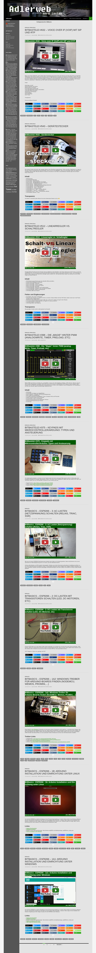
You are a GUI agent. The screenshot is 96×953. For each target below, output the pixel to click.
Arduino (23, 500)
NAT (35, 115)
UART (22, 760)
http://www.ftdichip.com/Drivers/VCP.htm (41, 740)
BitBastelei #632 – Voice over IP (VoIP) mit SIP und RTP (53, 31)
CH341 (42, 758)
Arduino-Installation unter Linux (33, 921)
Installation (62, 848)
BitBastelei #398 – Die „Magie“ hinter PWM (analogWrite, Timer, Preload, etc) (51, 336)
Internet (7, 180)
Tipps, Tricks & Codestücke (75, 18)
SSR (45, 585)
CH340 (38, 758)
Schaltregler (45, 324)
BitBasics (27, 27)
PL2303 (63, 758)
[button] (29, 104)
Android (14, 168)
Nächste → (60, 944)
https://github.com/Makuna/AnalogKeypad (43, 485)
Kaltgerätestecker (66, 213)
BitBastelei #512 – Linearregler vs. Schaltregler (47, 227)
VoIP (55, 115)
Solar (7, 42)
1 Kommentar (43, 340)
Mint (73, 848)
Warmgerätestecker (25, 215)
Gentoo (15, 175)
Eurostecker (37, 213)
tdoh (9, 186)
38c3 (7, 168)
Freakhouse (12, 175)
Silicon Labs (75, 758)
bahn (16, 169)
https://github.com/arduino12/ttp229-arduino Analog (41, 484)
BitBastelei (32, 27)
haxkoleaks (9, 178)
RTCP (39, 115)
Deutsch (39, 848)
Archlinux (7, 169)
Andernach (10, 168)
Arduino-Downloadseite (31, 828)
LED (13, 180)
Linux (68, 848)
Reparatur (8, 184)
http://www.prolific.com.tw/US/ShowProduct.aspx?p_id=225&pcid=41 (45, 739)
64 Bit (22, 758)
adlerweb (35, 35)
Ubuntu (83, 848)
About (65, 18)
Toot (15, 186)
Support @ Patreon (11, 23)
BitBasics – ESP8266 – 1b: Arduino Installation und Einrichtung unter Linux (52, 772)
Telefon (50, 115)
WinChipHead (31, 760)
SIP (46, 115)
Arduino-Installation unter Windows (34, 831)
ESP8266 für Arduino (31, 829)
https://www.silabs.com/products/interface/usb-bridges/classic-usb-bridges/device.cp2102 (50, 741)
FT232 (55, 758)
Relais (40, 585)
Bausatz (7, 171)
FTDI (59, 758)
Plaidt (7, 183)
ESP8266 (35, 585)
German (56, 848)
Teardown (12, 186)
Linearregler (37, 324)
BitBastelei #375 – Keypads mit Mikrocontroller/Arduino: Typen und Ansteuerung (49, 430)
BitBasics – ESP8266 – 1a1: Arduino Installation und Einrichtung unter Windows (48, 861)
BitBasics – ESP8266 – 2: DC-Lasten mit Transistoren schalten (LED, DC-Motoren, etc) (52, 598)
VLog (7, 191)
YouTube (14, 192)
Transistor (40, 668)
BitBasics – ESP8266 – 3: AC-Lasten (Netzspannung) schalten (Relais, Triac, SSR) (51, 513)
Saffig (11, 184)
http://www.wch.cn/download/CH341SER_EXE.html (44, 738)
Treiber (81, 758)
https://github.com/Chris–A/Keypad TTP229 (43, 483)
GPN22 (10, 177)
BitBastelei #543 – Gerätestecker (46, 126)
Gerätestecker (45, 213)
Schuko (74, 213)
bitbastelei (29, 115)
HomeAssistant (14, 178)
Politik (9, 183)
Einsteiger (45, 848)
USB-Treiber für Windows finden (33, 922)
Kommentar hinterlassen (46, 35)
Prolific (69, 758)
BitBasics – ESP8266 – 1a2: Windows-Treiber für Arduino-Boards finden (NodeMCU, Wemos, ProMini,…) (52, 681)
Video (14, 189)
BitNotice (14, 173)
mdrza (7, 181)
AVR (14, 169)
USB (26, 760)
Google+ (7, 177)
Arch (22, 848)
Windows (38, 760)
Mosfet (34, 668)
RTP (42, 115)
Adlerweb (9, 18)
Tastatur (50, 500)
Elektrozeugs (13, 174)
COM (47, 758)
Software (14, 184)
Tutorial (78, 848)
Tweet (8, 189)
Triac (49, 585)
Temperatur (8, 33)
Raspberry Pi (12, 183)
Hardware (14, 177)
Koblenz (10, 180)
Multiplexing (43, 500)
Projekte (85, 18)
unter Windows (34, 729)
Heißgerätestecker (55, 213)
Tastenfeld (56, 500)
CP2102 (51, 758)
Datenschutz (8, 174)
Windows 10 (44, 760)
